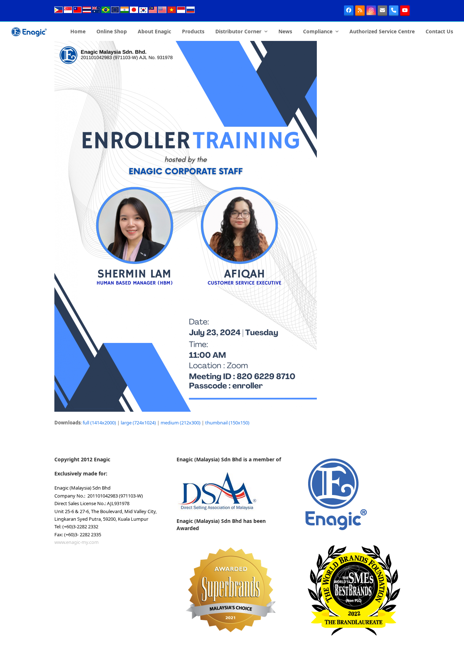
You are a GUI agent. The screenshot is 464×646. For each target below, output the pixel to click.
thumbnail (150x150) (227, 422)
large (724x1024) (138, 422)
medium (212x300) (180, 422)
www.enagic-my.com (76, 542)
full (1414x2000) (99, 422)
